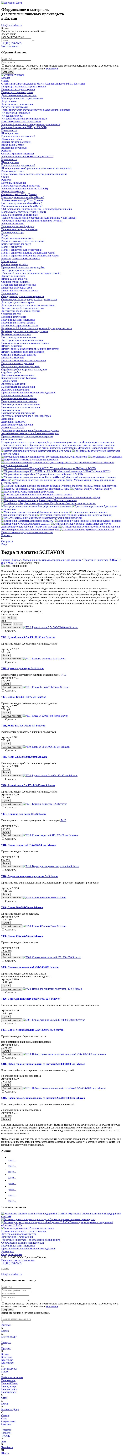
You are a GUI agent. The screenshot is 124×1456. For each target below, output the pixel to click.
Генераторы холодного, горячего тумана (23, 442)
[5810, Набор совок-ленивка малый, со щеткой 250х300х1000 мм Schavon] (64, 1054)
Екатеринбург (9, 1336)
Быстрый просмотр (12, 627)
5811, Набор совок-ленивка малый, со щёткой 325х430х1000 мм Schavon (43, 1098)
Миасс (4, 1371)
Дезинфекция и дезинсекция (98, 442)
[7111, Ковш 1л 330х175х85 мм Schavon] (45, 715)
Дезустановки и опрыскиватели (64, 442)
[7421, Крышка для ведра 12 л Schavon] (45, 804)
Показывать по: (9, 614)
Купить (6, 655)
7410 (63, 674)
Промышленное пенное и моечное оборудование (50, 448)
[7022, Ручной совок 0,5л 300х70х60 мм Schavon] (50, 627)
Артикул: (6, 649)
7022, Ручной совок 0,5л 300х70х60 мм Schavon (28, 637)
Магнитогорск (9, 1368)
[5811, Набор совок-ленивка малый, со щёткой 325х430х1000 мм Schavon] (64, 1088)
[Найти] (33, 40)
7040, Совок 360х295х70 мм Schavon (22, 907)
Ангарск (6, 1325)
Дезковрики (84, 448)
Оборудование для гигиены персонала (82, 445)
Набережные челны (12, 1377)
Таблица (18, 624)
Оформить (7, 541)
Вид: (3, 620)
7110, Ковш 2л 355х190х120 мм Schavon (24, 756)
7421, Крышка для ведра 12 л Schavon (23, 814)
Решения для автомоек (41, 1228)
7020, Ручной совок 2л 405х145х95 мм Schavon (28, 785)
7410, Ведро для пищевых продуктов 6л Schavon (29, 876)
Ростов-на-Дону (10, 1409)
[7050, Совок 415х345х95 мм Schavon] (44, 926)
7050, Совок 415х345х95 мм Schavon (22, 936)
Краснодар (7, 1360)
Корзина (5, 535)
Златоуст (6, 1342)
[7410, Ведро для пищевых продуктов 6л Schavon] (51, 866)
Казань (5, 1354)
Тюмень (5, 1435)
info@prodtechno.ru (11, 25)
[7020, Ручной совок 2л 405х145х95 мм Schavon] (50, 775)
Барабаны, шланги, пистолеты (18, 1245)
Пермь (4, 1403)
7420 (63, 820)
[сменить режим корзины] (11, 535)
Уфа (3, 1441)
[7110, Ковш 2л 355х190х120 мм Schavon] (46, 746)
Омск (4, 1397)
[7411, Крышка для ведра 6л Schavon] (44, 658)
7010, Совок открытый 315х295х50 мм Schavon (28, 845)
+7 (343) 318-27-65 (11, 43)
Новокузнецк (8, 1386)
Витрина (7, 624)
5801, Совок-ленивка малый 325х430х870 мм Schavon (32, 1029)
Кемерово (6, 1357)
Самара (5, 1415)
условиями (52, 68)
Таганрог (6, 1429)
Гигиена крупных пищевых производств (72, 1219)
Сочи (4, 1418)
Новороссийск (9, 1389)
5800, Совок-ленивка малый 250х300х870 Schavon (30, 967)
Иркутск (6, 1348)
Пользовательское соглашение (18, 1260)
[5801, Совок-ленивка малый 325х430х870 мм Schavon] (54, 1020)
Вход (4, 544)
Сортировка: (8, 611)
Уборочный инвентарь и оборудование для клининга (30, 445)
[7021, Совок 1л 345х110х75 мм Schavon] (46, 687)
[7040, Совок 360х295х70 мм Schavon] (44, 897)
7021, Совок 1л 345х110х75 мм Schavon (23, 697)
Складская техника (102, 448)
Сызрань (6, 1424)
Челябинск (7, 1447)
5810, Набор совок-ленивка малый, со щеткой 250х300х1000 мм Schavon (43, 1064)
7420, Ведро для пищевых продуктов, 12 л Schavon (30, 998)
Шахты (5, 1453)
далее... (12, 1160)
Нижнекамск (8, 1380)
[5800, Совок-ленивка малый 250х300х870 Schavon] (52, 957)
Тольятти (6, 1432)
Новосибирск (8, 1392)
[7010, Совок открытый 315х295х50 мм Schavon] (50, 835)
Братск (5, 1330)
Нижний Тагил (9, 1383)
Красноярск (7, 1362)
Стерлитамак (8, 1421)
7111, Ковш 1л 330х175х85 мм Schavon (23, 725)
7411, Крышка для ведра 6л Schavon (22, 668)
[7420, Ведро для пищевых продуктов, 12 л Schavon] (52, 988)
